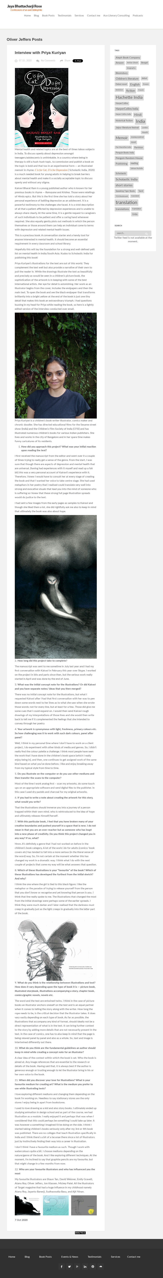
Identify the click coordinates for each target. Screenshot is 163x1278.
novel (133, 142)
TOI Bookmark (122, 196)
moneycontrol (137, 137)
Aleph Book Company (128, 57)
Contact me (93, 15)
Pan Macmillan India (123, 147)
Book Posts (48, 15)
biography (131, 68)
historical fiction (124, 120)
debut (144, 78)
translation (126, 202)
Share (67, 61)
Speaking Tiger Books (125, 191)
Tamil (140, 191)
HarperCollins (122, 103)
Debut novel (121, 84)
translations (122, 209)
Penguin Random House (129, 158)
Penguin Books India (125, 153)
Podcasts (138, 15)
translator (136, 209)
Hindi (138, 114)
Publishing (121, 163)
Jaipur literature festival (127, 128)
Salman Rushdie (137, 168)
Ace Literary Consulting (116, 15)
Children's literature (127, 78)
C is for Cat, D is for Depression (51, 170)
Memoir (122, 138)
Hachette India (129, 97)
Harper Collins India (123, 114)
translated (135, 196)
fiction (130, 90)
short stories (124, 185)
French (141, 90)
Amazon (120, 63)
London (145, 128)
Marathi (145, 132)
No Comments (48, 61)
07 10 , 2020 (25, 61)
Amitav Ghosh (132, 63)
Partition (138, 147)
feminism (119, 90)
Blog (36, 15)
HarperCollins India (127, 108)
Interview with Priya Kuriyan (40, 52)
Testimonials (64, 15)
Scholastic (121, 173)
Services (79, 15)
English (135, 84)
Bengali (144, 63)
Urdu (134, 214)
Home (27, 15)
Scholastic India (127, 179)
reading (134, 163)
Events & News (69, 1257)
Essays (146, 84)
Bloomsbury (122, 73)
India (140, 121)
